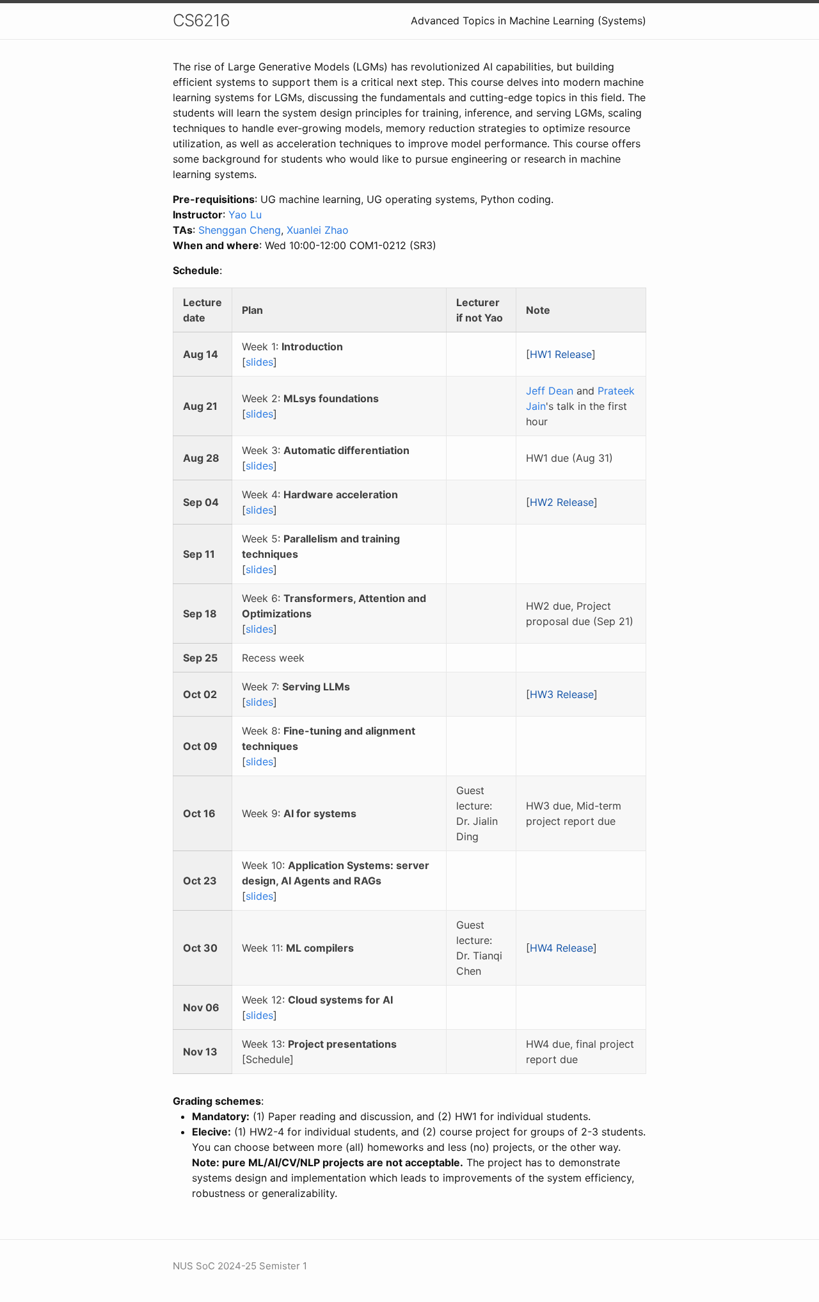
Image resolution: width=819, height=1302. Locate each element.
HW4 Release (561, 947)
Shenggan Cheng (239, 230)
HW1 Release (561, 354)
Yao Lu (245, 214)
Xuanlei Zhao (318, 230)
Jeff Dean (549, 390)
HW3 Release (562, 694)
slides (259, 361)
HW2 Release (562, 502)
